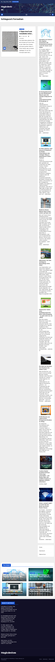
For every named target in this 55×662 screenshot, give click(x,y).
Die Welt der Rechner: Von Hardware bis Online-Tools (45, 368)
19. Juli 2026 (34, 579)
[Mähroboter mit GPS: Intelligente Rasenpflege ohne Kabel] (46, 254)
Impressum (42, 550)
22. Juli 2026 (8, 579)
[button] (50, 14)
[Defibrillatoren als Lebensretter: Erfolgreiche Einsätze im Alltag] (46, 410)
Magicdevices (8, 652)
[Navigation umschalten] (26, 15)
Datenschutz (42, 554)
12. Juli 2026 (8, 593)
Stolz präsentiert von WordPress (8, 658)
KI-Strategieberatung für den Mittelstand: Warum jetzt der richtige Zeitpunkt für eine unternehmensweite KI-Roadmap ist (45, 96)
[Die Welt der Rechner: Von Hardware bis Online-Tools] (46, 359)
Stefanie (15, 579)
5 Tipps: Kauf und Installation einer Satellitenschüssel (25, 34)
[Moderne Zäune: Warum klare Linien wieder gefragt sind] (46, 203)
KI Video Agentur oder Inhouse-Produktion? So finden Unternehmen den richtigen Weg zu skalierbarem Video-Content (45, 153)
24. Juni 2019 (24, 36)
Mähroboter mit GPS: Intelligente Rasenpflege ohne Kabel (8, 642)
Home (40, 547)
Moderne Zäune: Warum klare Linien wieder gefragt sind (45, 211)
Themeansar (3, 659)
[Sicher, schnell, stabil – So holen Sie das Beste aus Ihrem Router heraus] (46, 494)
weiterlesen (45, 76)
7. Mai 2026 (33, 593)
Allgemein (22, 29)
